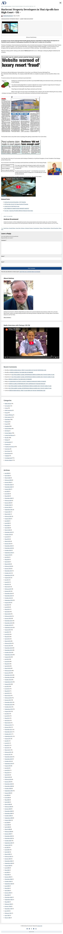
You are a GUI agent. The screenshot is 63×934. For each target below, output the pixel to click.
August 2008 (8, 820)
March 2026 (7, 477)
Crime (6, 408)
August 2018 (8, 555)
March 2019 (7, 541)
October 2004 (8, 881)
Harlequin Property (29, 228)
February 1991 (8, 913)
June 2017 (7, 582)
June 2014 (7, 661)
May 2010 (7, 772)
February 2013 (8, 697)
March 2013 (7, 695)
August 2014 (8, 657)
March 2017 (7, 586)
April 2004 (7, 890)
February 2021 (8, 516)
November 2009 (8, 786)
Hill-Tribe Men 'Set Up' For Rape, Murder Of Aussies (16, 204)
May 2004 (7, 888)
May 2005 (7, 874)
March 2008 (7, 829)
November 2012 (8, 704)
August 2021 (8, 512)
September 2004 (9, 883)
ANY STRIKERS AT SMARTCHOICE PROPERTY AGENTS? (16, 208)
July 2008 (7, 822)
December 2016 (8, 593)
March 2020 (7, 530)
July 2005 (7, 872)
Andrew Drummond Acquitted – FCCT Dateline (15, 202)
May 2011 (7, 745)
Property (7, 444)
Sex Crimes (7, 451)
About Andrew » (7, 317)
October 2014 (8, 652)
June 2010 (7, 770)
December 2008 (8, 811)
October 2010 (8, 761)
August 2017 (8, 577)
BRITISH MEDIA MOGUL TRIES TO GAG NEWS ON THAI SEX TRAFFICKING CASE (28, 370)
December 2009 (8, 784)
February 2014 (8, 670)
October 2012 (8, 707)
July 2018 (7, 557)
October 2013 (8, 679)
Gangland (7, 426)
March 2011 (7, 750)
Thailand (7, 455)
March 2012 (7, 722)
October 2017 (8, 573)
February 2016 (8, 616)
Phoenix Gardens (46, 228)
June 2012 (7, 716)
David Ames (6, 228)
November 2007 (8, 838)
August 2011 (8, 738)
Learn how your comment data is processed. (30, 271)
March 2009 (7, 804)
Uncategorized (8, 458)
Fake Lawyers (8, 417)
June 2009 (7, 797)
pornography (8, 442)
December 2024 (8, 498)
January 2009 (8, 809)
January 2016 (8, 618)
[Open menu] (60, 2)
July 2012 (7, 713)
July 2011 (7, 741)
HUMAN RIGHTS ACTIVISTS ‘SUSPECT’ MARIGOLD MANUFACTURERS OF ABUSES (27, 381)
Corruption (7, 405)
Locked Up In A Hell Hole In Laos (11, 206)
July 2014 (7, 659)
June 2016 (7, 607)
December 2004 (8, 879)
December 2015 (8, 620)
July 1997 (7, 911)
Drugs (6, 412)
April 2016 (7, 611)
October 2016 (8, 598)
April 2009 (7, 802)
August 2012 (8, 711)
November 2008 (8, 813)
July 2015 (7, 632)
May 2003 (7, 895)
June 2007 (7, 849)
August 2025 (8, 489)
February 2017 (8, 589)
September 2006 (9, 863)
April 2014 (7, 666)
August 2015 (8, 629)
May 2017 (7, 584)
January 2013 (8, 700)
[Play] (5, 357)
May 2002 (7, 902)
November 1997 (8, 908)
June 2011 (7, 743)
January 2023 (8, 502)
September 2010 (9, 763)
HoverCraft (40, 925)
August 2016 (8, 602)
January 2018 (8, 568)
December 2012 (8, 702)
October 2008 (8, 815)
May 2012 (7, 718)
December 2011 (8, 729)
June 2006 (7, 867)
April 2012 (7, 720)
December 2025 (8, 484)
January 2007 (8, 858)
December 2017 (8, 570)
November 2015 (8, 623)
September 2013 (9, 682)
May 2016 (7, 609)
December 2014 (8, 648)
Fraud (6, 424)
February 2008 (8, 831)
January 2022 (8, 507)
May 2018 (7, 559)
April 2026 (7, 475)
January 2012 (8, 727)
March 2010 (7, 777)
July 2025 (7, 491)
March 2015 (7, 641)
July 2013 (7, 686)
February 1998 (8, 904)
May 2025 (7, 496)
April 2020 (7, 527)
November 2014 (8, 650)
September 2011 (9, 736)
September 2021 (9, 509)
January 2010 (8, 781)
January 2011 (8, 754)
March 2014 (7, 668)
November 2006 (8, 861)
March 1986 (7, 917)
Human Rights (8, 433)
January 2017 (8, 591)
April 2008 (7, 827)
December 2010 (8, 756)
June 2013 (7, 688)
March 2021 (7, 514)
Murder (6, 437)
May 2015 (7, 636)
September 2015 (9, 627)
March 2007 (7, 854)
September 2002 (9, 899)
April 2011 (7, 747)
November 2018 (8, 548)
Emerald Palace (12, 228)
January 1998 (8, 906)
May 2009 (7, 799)
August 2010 (8, 765)
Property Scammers (9, 446)
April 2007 (7, 852)
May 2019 (7, 539)
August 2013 (8, 684)
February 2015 (8, 643)
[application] (31, 343)
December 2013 (8, 675)
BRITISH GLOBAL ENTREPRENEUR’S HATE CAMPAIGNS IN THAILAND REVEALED (27, 383)
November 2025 (8, 487)
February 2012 (8, 725)
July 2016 (7, 604)
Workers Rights (8, 460)
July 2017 (7, 580)
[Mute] (55, 357)
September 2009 (9, 790)
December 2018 (8, 546)
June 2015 (7, 634)
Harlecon (23, 228)
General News (8, 428)
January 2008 (8, 833)
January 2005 (8, 877)
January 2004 (8, 892)
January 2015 (8, 645)
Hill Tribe (7, 430)
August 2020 (8, 518)
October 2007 (8, 840)
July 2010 (7, 768)
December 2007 (8, 836)
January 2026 (8, 482)
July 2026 (7, 473)
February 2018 (8, 566)
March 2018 (7, 564)
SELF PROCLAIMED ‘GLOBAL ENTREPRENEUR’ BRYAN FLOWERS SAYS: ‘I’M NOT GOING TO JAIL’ (33, 374)
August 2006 (8, 865)
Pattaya (41, 228)
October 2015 (8, 625)
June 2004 (7, 886)
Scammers (7, 449)
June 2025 (7, 493)
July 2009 (7, 795)
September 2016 (9, 600)
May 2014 (7, 663)
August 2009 (8, 793)
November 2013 (8, 677)
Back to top (31, 931)
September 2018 (9, 552)
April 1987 (7, 915)
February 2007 (8, 856)
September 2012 (9, 709)
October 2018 (8, 550)
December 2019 (8, 532)
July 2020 (7, 521)
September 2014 (9, 654)
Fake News (7, 419)
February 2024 (8, 500)
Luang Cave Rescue (9, 435)
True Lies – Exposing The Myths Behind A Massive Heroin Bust (18, 210)
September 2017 (9, 575)
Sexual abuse (8, 453)
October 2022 (8, 505)
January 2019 (8, 543)
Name (3, 256)
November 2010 (8, 759)
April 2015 (7, 638)
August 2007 (8, 845)
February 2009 (8, 806)
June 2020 (7, 523)
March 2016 (7, 614)
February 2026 (8, 480)
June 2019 (7, 536)
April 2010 (7, 775)
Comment (3, 240)
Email (2, 262)
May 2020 (7, 525)
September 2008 (9, 818)
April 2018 (7, 561)
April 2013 (7, 693)
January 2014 (8, 672)
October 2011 (8, 734)
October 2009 (8, 788)
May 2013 (7, 691)
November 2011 (8, 731)
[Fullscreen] (57, 357)
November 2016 (8, 595)
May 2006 (7, 870)
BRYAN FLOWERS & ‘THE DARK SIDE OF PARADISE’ (21, 372)
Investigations (36, 228)
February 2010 (8, 779)
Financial (7, 421)
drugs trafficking (9, 415)
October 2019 (8, 534)
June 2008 (7, 824)
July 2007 (7, 847)
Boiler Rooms (8, 403)
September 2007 (9, 843)
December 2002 (8, 897)
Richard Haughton (54, 228)
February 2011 (8, 752)
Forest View (18, 228)
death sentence (8, 410)
